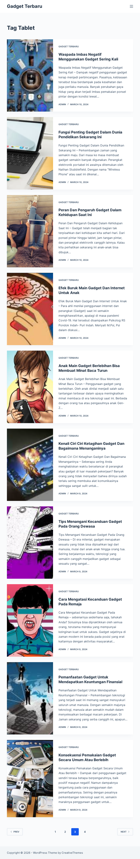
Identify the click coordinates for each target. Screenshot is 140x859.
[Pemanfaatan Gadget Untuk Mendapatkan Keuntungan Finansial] (30, 698)
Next (124, 831)
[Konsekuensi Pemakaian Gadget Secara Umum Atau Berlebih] (30, 778)
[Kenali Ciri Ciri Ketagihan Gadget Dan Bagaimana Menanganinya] (30, 465)
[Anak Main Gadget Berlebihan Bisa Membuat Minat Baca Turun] (30, 387)
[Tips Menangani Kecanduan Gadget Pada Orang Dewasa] (30, 542)
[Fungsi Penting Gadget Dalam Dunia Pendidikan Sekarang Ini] (30, 153)
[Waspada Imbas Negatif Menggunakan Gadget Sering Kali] (30, 75)
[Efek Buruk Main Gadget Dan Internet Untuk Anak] (30, 309)
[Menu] (131, 6)
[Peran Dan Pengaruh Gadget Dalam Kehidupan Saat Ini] (30, 231)
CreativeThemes (72, 852)
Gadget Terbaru (24, 6)
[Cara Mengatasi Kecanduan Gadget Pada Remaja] (30, 620)
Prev (16, 831)
